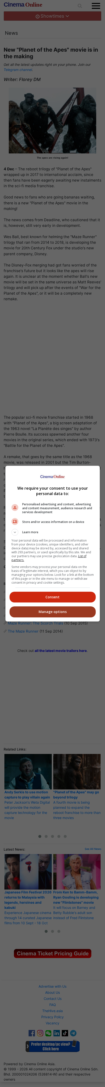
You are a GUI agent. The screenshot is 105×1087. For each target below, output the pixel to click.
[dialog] (52, 544)
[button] (52, 532)
